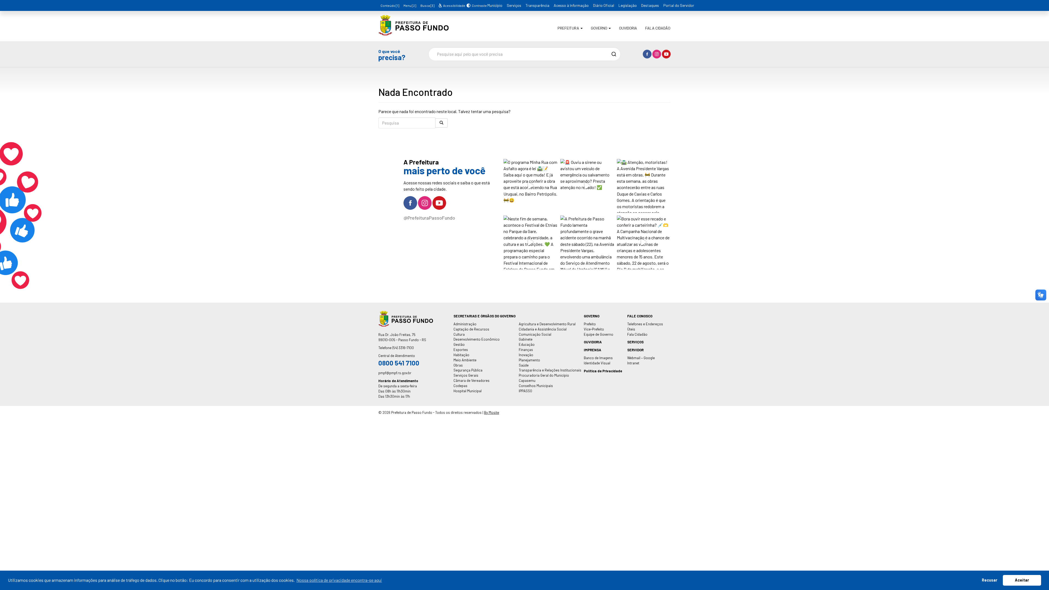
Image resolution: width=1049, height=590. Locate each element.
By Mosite (491, 412)
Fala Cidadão (657, 28)
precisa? (391, 55)
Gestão (459, 344)
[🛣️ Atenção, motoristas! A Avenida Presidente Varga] (644, 186)
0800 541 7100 (398, 363)
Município (494, 5)
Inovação (526, 355)
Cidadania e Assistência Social (543, 329)
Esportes (460, 349)
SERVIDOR (635, 350)
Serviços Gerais (465, 375)
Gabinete (525, 339)
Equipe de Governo (598, 334)
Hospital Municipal (467, 391)
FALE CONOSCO (639, 316)
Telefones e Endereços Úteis (645, 326)
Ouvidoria (628, 28)
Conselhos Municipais (536, 386)
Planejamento (529, 360)
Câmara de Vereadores (471, 380)
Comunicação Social (535, 334)
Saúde (524, 365)
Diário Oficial (603, 5)
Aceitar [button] (1022, 580)
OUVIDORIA (593, 342)
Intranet (633, 363)
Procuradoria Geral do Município (544, 375)
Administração (464, 324)
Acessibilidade (453, 5)
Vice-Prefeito (594, 329)
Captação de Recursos (471, 329)
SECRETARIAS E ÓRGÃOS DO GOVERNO (484, 316)
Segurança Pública (467, 370)
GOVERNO (591, 316)
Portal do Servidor (678, 5)
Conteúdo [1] (390, 5)
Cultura (459, 334)
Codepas (460, 386)
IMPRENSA (592, 350)
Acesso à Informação (571, 5)
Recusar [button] (989, 580)
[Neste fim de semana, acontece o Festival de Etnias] (530, 242)
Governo (599, 28)
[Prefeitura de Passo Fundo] (413, 31)
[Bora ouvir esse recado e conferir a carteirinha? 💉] (644, 242)
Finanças (526, 349)
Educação (527, 344)
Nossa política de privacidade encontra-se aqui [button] (339, 580)
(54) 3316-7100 (403, 348)
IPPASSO (525, 391)
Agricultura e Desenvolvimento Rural (547, 324)
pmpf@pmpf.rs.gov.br (394, 373)
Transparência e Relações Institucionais (550, 370)
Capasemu (527, 380)
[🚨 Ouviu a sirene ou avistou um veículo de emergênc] (587, 186)
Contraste (478, 5)
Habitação (461, 355)
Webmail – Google (641, 358)
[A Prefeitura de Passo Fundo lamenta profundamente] (587, 242)
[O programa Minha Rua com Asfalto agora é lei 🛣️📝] (530, 186)
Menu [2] (409, 5)
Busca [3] (427, 5)
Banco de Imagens (598, 358)
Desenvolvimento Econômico (476, 339)
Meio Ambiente (464, 360)
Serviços (514, 5)
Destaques (650, 5)
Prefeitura (569, 28)
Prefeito (590, 324)
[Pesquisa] (441, 123)
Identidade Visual (597, 363)
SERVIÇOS (635, 342)
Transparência (537, 5)
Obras (458, 365)
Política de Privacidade (603, 371)
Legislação (627, 5)
